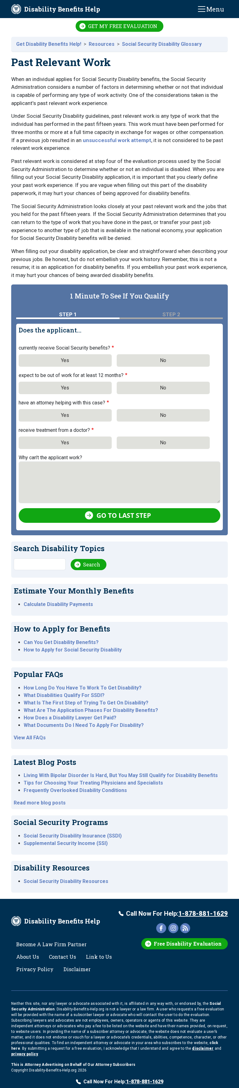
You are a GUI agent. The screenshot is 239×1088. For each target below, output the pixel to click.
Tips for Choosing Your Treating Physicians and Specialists (93, 783)
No (163, 360)
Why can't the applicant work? (50, 457)
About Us (27, 956)
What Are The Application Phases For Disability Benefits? (91, 710)
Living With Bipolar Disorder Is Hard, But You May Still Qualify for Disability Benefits (121, 775)
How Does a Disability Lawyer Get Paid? (70, 718)
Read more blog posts (40, 803)
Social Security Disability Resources (66, 881)
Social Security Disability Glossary (162, 44)
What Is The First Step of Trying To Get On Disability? (86, 703)
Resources (102, 44)
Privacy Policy (35, 969)
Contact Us (62, 956)
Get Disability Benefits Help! (48, 44)
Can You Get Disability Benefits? (61, 642)
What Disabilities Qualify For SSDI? (64, 695)
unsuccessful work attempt (117, 140)
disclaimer (202, 1048)
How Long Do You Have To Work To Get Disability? (83, 688)
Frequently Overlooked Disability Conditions (75, 790)
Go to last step (123, 515)
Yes (65, 360)
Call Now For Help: (177, 913)
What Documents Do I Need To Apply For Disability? (84, 725)
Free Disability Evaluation (188, 943)
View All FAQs (30, 738)
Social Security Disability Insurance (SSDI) (73, 836)
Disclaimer (77, 969)
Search (91, 564)
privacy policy (24, 1054)
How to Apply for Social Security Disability (73, 650)
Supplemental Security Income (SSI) (66, 843)
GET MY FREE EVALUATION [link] (122, 26)
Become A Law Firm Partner (51, 944)
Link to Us (99, 956)
